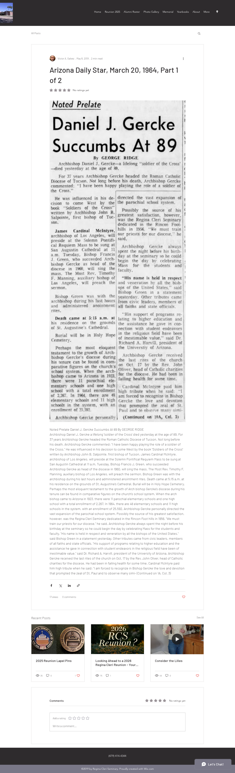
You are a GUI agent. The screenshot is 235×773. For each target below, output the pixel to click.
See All (200, 617)
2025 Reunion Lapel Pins (54, 661)
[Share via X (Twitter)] (60, 585)
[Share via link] (78, 585)
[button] (199, 33)
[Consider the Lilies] (177, 639)
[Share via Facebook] (51, 585)
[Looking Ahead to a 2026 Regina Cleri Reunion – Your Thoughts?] (117, 639)
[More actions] (183, 58)
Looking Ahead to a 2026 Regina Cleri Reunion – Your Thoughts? (115, 663)
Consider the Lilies (168, 661)
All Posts (36, 33)
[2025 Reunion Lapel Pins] (57, 639)
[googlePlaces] (217, 12)
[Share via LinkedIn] (69, 585)
